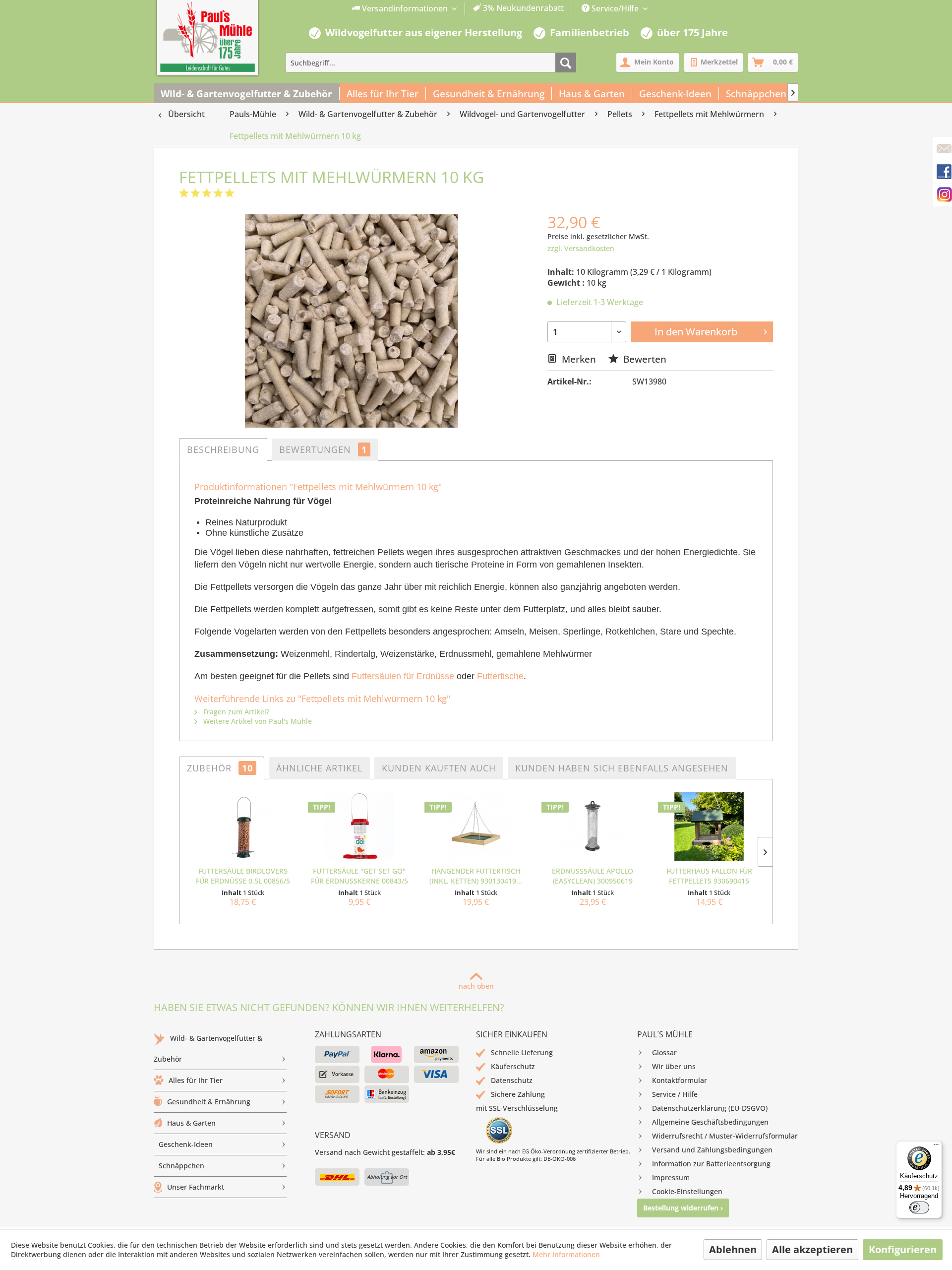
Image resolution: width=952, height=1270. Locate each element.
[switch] (919, 1207)
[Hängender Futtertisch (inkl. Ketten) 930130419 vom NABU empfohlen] (476, 826)
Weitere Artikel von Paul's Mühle (256, 721)
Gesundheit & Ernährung (208, 1101)
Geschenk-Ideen (186, 1144)
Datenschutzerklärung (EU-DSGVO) (710, 1108)
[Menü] (936, 1147)
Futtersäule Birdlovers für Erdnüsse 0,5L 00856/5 (243, 876)
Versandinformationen (405, 8)
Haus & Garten (191, 1123)
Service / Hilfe (675, 1094)
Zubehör (220, 768)
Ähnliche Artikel (319, 768)
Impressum (671, 1177)
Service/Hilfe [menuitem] (615, 8)
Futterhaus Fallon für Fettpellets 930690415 (709, 876)
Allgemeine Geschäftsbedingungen (710, 1122)
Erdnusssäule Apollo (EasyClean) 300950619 (592, 876)
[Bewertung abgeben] (206, 193)
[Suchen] (565, 62)
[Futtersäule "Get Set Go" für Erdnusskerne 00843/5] (359, 826)
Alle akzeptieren (812, 1249)
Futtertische (500, 676)
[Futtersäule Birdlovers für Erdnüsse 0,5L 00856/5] (243, 826)
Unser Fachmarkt (195, 1187)
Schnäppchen (181, 1165)
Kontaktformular (679, 1080)
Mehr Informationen (566, 1254)
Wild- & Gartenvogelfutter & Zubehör (208, 1048)
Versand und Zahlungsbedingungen (712, 1149)
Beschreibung (223, 449)
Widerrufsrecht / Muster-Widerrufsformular (725, 1136)
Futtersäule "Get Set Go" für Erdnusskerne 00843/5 (359, 876)
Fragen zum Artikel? (235, 711)
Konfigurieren (903, 1249)
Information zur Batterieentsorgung (711, 1163)
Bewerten (643, 359)
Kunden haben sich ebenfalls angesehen (621, 768)
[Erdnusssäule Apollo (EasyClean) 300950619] (593, 826)
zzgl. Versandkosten (580, 248)
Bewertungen (323, 449)
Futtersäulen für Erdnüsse (403, 676)
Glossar (664, 1052)
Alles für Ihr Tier (196, 1080)
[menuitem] (458, 8)
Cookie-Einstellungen (687, 1191)
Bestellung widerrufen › (683, 1207)
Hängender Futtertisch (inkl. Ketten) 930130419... (475, 876)
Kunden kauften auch (439, 768)
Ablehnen (733, 1249)
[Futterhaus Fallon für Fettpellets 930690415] (709, 826)
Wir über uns (674, 1066)
